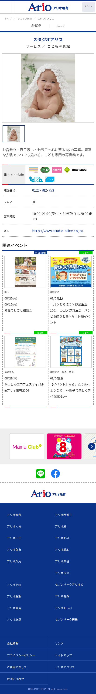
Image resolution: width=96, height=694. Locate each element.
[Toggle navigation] (6, 7)
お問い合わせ (15, 679)
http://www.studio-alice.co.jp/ (57, 230)
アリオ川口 (14, 538)
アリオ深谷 (62, 561)
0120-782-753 (43, 190)
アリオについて (65, 667)
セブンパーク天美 (66, 619)
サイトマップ (63, 655)
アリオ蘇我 (14, 515)
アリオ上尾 (14, 619)
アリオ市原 (62, 573)
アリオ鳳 (60, 526)
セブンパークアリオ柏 (69, 584)
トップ (8, 18)
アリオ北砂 (62, 538)
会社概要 (12, 643)
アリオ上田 (14, 585)
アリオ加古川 (63, 608)
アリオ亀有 (14, 549)
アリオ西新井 (63, 515)
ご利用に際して (17, 667)
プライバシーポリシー (21, 655)
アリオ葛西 (62, 596)
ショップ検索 (25, 18)
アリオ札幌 (14, 526)
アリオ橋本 (62, 549)
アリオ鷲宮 (14, 608)
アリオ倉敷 (14, 596)
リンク (59, 643)
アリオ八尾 (14, 561)
